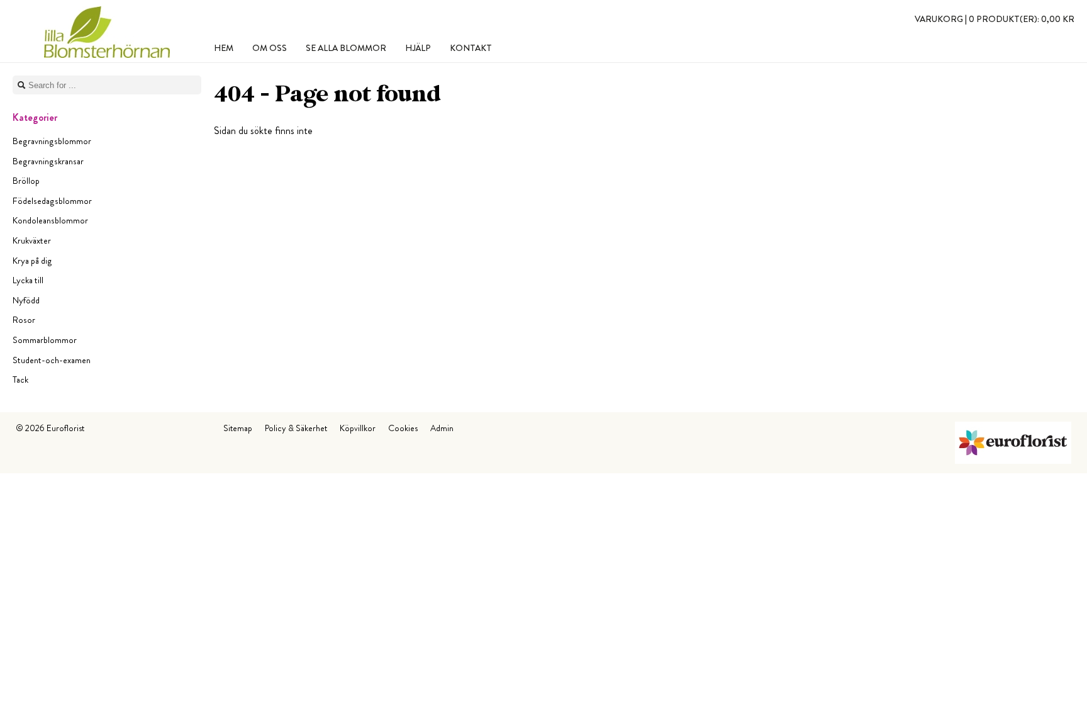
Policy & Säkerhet (296, 428)
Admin (442, 428)
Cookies (403, 428)
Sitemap (237, 428)
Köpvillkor (358, 428)
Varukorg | (994, 19)
